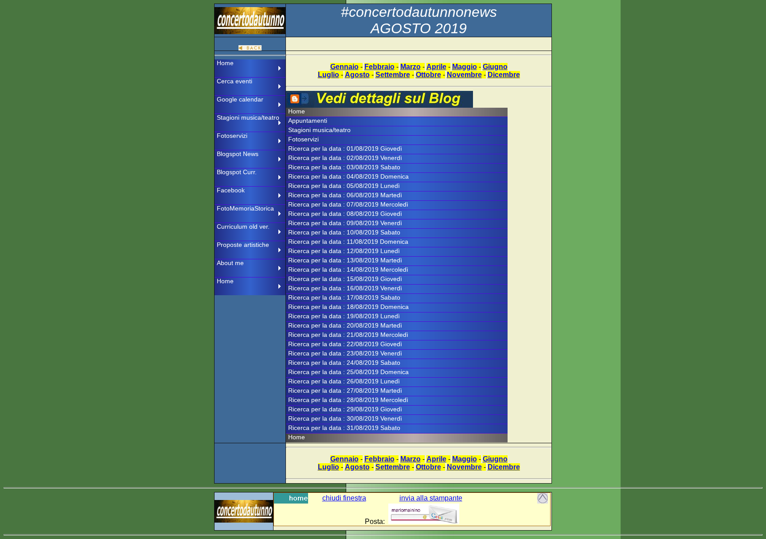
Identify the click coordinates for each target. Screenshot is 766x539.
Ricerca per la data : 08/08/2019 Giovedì (345, 213)
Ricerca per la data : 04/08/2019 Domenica (348, 176)
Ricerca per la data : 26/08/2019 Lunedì (344, 381)
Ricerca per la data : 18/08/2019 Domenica (348, 306)
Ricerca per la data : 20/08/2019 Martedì (345, 325)
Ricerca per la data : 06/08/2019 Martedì (345, 195)
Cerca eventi (234, 81)
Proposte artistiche (243, 244)
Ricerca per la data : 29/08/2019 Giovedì (345, 409)
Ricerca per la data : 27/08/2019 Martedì (345, 390)
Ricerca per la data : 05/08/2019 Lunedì (344, 185)
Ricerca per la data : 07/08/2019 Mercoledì (348, 204)
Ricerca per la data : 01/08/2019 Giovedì (345, 148)
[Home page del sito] (291, 501)
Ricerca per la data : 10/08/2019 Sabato (344, 232)
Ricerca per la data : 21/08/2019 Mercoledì (348, 334)
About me (230, 262)
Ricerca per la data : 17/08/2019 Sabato (344, 297)
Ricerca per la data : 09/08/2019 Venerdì (345, 223)
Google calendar (240, 99)
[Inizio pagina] (542, 501)
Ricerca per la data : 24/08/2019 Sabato (344, 362)
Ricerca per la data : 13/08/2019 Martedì (345, 260)
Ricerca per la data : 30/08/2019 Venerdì (345, 418)
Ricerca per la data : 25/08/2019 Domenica (348, 371)
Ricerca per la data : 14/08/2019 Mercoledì (348, 269)
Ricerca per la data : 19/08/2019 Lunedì (344, 316)
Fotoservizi (232, 135)
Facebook (231, 190)
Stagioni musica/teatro (248, 117)
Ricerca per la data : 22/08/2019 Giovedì (345, 344)
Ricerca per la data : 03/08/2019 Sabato (344, 167)
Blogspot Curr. (237, 172)
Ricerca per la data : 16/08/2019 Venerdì (345, 288)
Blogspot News (237, 153)
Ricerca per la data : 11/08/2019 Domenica (348, 241)
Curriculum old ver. (243, 226)
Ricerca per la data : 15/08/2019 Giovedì (345, 278)
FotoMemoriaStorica (245, 208)
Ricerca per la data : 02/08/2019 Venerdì (345, 157)
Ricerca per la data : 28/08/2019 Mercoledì (348, 399)
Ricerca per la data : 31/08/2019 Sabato (344, 427)
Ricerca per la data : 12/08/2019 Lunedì (344, 250)
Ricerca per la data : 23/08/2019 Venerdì (345, 353)
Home (225, 62)
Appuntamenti (307, 120)
